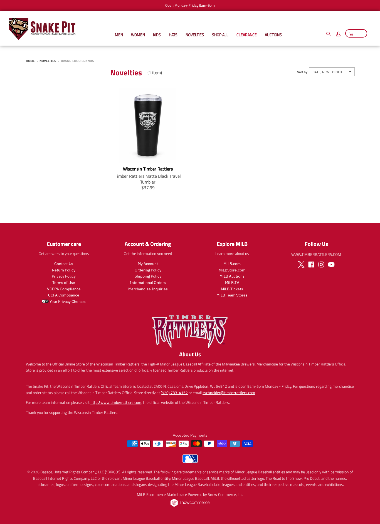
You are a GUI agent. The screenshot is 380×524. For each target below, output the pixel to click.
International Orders (148, 282)
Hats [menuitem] (173, 35)
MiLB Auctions (232, 276)
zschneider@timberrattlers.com (229, 393)
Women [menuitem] (138, 35)
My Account (148, 263)
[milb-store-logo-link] (190, 461)
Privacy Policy (64, 276)
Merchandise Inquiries (148, 288)
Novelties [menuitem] (195, 35)
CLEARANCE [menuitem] (246, 35)
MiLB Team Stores (232, 295)
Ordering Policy (148, 270)
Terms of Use (63, 282)
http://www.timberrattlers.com (115, 402)
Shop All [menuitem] (220, 35)
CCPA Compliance (63, 295)
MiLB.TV (232, 282)
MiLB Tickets (232, 288)
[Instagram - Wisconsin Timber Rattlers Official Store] (321, 264)
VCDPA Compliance (64, 288)
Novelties (48, 61)
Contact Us (63, 263)
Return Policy (63, 270)
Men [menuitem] (119, 35)
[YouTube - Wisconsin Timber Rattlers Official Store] (331, 264)
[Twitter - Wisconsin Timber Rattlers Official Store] (301, 264)
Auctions (273, 35)
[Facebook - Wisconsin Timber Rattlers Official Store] (311, 264)
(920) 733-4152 (174, 393)
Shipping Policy (148, 276)
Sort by (302, 72)
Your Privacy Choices (67, 301)
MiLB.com (232, 263)
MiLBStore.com (232, 270)
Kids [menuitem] (157, 35)
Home (30, 61)
